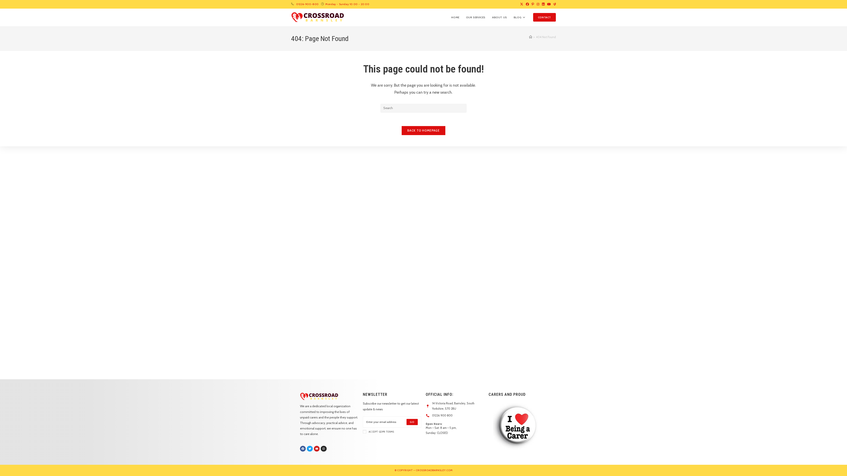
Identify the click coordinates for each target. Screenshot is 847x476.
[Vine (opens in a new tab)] (554, 4)
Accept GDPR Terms (381, 431)
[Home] (530, 37)
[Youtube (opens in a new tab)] (549, 4)
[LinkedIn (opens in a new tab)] (543, 4)
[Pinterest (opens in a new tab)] (532, 4)
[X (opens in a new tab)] (522, 4)
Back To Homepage (423, 130)
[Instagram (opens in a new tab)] (538, 4)
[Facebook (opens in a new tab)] (527, 4)
